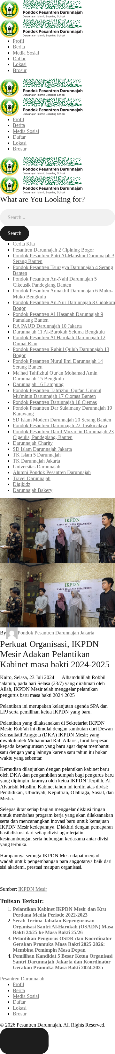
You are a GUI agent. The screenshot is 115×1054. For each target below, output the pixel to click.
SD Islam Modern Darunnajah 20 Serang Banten (62, 419)
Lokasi (20, 64)
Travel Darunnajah (31, 478)
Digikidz (21, 484)
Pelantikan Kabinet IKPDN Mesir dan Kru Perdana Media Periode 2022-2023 (59, 912)
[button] (24, 1041)
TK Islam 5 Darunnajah (37, 454)
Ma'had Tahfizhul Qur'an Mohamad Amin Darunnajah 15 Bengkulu (55, 375)
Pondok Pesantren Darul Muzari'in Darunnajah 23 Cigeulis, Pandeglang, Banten (63, 434)
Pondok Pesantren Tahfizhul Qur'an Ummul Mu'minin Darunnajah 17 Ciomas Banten (57, 393)
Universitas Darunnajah (36, 466)
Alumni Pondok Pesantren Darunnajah (52, 472)
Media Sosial (26, 52)
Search (14, 233)
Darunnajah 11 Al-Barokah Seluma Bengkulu (59, 331)
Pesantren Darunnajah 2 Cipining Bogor (53, 250)
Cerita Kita (24, 243)
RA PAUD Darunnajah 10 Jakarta (47, 326)
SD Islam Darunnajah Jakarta (42, 449)
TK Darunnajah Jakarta (36, 461)
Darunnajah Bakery (32, 490)
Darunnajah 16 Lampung (38, 384)
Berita (19, 46)
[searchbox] (57, 217)
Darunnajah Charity (33, 443)
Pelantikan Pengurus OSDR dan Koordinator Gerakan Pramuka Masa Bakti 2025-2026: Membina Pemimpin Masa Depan (62, 944)
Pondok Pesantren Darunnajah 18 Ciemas (55, 402)
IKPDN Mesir (32, 889)
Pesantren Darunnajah (22, 978)
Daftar (19, 58)
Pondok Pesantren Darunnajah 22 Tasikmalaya (60, 425)
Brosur (20, 70)
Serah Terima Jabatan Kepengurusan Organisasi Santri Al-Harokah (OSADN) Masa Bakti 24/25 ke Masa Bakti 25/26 (63, 926)
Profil (18, 41)
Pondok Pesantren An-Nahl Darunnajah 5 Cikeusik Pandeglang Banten (55, 281)
